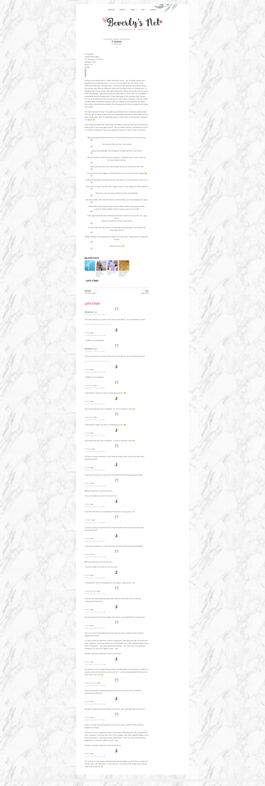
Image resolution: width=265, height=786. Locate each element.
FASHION (153, 9)
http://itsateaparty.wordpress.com (97, 324)
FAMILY (133, 9)
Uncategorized (125, 39)
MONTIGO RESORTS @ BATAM (99, 274)
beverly (87, 333)
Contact (122, 9)
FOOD (143, 9)
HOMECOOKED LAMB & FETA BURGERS (123, 274)
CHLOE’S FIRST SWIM (111, 273)
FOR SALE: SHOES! (90, 293)
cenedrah (88, 449)
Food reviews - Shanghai (111, 39)
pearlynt (87, 483)
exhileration (89, 385)
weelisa (87, 625)
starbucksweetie (90, 591)
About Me (111, 9)
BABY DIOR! (145, 293)
